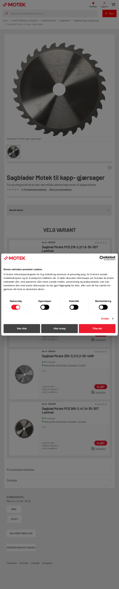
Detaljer (105, 318)
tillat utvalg (60, 328)
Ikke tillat (22, 328)
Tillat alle (97, 328)
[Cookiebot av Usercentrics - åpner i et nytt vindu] (101, 258)
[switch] (44, 307)
